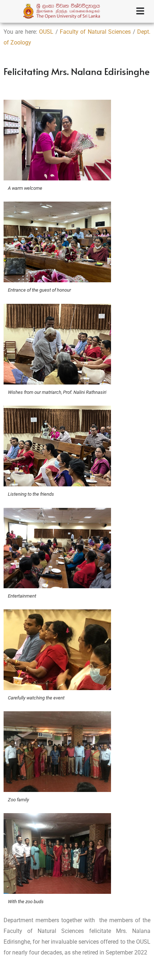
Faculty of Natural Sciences (95, 31)
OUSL (46, 31)
